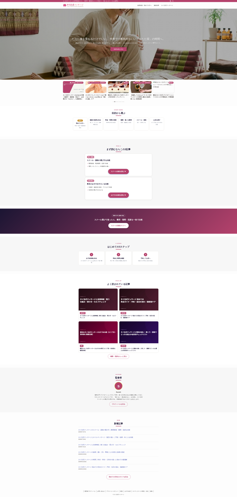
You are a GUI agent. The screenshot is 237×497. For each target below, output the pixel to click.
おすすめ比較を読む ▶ (118, 195)
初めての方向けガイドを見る (118, 477)
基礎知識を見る (118, 49)
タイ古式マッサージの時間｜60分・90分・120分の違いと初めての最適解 (102, 459)
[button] (113, 101)
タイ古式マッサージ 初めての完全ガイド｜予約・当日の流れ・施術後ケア (103, 467)
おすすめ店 (128, 491)
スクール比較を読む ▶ (118, 171)
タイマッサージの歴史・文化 (140, 491)
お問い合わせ (101, 491)
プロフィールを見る (118, 404)
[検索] (173, 1)
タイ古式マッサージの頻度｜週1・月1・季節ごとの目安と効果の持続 (101, 452)
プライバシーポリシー (112, 491)
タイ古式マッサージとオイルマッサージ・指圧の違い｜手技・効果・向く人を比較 (105, 437)
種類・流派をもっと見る (118, 356)
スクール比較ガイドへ (118, 225)
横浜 (121, 491)
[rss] (170, 1)
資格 (151, 491)
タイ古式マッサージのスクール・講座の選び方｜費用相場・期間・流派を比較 (104, 430)
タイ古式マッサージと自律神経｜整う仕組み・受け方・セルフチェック (102, 445)
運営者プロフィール (90, 491)
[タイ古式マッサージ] (73, 5)
